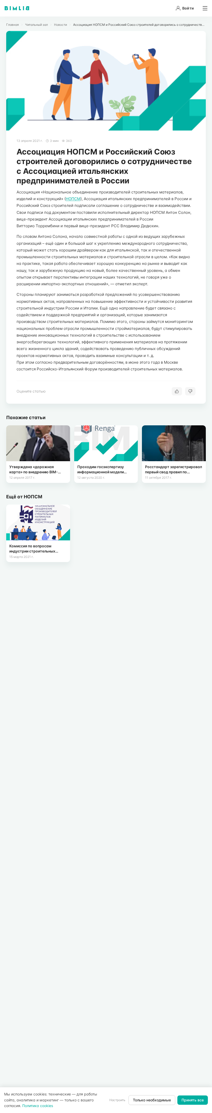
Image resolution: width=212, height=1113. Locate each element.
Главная (12, 25)
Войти (188, 8)
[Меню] (203, 8)
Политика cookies (37, 1105)
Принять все (192, 1100)
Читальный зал (36, 25)
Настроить (117, 1100)
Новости (60, 25)
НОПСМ (73, 198)
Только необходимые (152, 1100)
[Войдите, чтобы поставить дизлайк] (190, 391)
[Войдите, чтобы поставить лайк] (177, 391)
